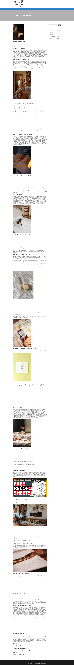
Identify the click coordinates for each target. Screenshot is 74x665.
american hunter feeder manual (54, 38)
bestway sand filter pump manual (55, 30)
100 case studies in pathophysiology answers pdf (21, 646)
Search (60, 25)
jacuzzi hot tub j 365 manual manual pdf (20, 648)
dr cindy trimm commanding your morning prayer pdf (22, 650)
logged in (17, 654)
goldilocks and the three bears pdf (55, 36)
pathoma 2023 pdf (52, 34)
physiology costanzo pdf (18, 645)
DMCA (37, 8)
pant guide (51, 32)
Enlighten (45, 663)
